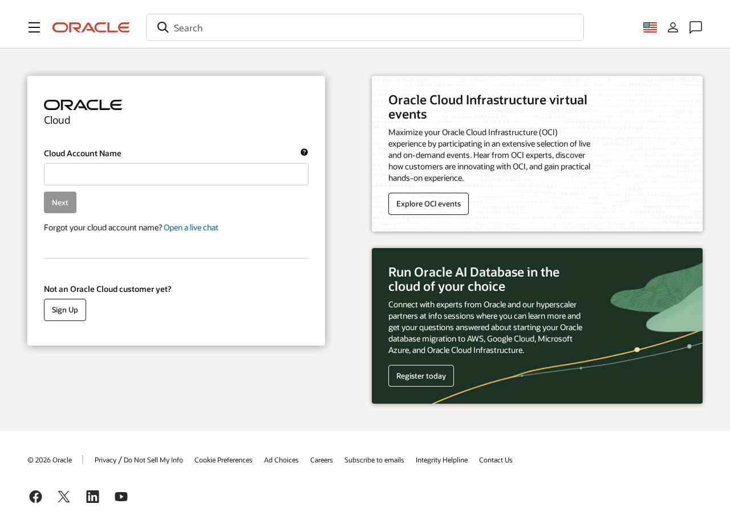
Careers (321, 459)
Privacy (105, 459)
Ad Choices (281, 459)
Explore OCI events (428, 203)
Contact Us (496, 459)
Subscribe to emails (374, 459)
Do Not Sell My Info (153, 459)
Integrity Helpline (442, 459)
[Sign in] (673, 27)
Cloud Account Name (167, 153)
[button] (34, 27)
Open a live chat (191, 227)
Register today (417, 376)
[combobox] (365, 27)
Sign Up (65, 309)
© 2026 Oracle (49, 459)
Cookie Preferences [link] (223, 459)
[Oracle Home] (91, 27)
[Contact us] (696, 27)
